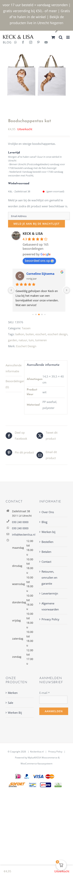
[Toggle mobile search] (61, 37)
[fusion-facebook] (23, 42)
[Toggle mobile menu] (68, 37)
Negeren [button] (56, 23)
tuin (31, 340)
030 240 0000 (20, 522)
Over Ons (48, 512)
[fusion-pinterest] (38, 42)
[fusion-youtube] (46, 42)
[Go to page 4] (42, 314)
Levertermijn (50, 593)
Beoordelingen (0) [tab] (14, 384)
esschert (40, 334)
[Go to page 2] (36, 314)
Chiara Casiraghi (38, 274)
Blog (44, 522)
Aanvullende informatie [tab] (14, 368)
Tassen (26, 328)
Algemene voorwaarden (50, 606)
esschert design (57, 334)
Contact (46, 561)
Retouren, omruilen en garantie (49, 577)
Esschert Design (26, 346)
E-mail (44, 693)
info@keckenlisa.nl (23, 534)
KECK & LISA (33, 233)
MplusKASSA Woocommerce (42, 757)
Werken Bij (15, 712)
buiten (30, 334)
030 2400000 (65, 31)
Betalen (46, 552)
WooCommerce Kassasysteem (36, 763)
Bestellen (47, 542)
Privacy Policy (50, 619)
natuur (23, 340)
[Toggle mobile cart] (53, 37)
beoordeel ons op (37, 261)
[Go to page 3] (39, 314)
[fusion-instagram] (30, 42)
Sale (10, 703)
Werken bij (48, 532)
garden (12, 340)
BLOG (5, 42)
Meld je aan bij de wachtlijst (36, 223)
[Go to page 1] (33, 314)
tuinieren (41, 340)
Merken (13, 693)
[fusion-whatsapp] (15, 42)
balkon (19, 334)
